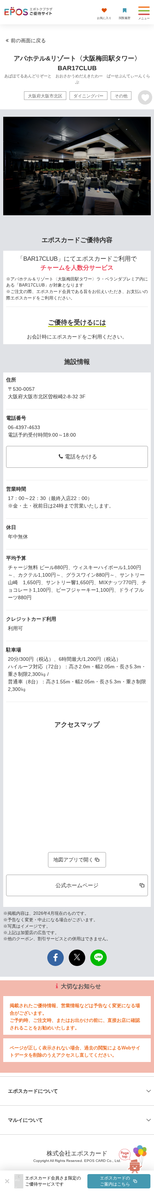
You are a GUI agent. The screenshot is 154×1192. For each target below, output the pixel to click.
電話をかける (81, 456)
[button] (87, 1181)
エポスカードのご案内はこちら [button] (115, 1181)
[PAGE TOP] (132, 1157)
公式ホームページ (77, 885)
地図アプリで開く (73, 859)
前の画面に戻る (28, 40)
